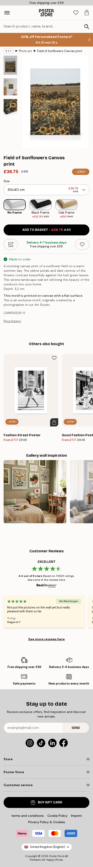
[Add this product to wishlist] (82, 244)
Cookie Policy (57, 816)
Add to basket (46, 230)
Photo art (25, 51)
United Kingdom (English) (47, 847)
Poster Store (56, 856)
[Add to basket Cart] (54, 422)
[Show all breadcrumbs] (9, 51)
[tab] (75, 13)
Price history (12, 321)
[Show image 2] (10, 86)
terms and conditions (27, 816)
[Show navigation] (7, 13)
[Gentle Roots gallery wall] (35, 491)
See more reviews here (46, 639)
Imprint (76, 816)
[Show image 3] (10, 108)
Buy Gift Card (50, 802)
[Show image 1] (10, 65)
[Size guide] (11, 244)
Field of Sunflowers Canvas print (59, 51)
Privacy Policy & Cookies (46, 822)
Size (7, 181)
